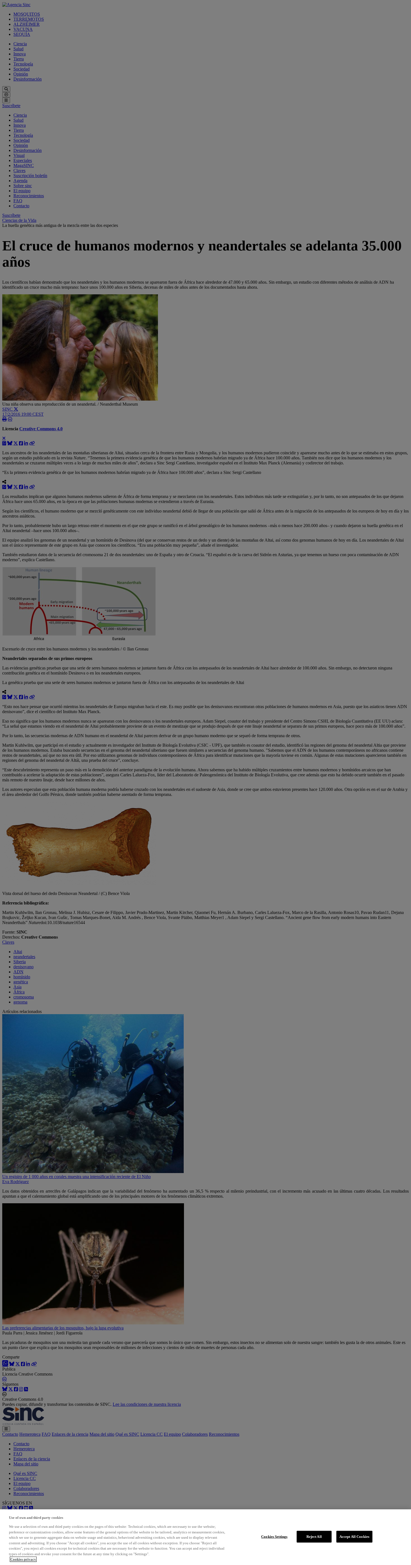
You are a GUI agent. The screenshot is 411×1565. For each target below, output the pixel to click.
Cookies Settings (274, 1537)
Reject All (314, 1537)
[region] (205, 1537)
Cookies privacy (23, 1559)
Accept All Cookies (354, 1537)
